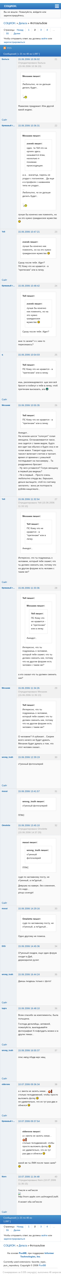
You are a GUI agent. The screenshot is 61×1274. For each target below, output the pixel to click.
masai (4, 791)
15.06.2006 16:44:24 (29, 974)
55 (7, 33)
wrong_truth (7, 757)
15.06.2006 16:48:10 (29, 1008)
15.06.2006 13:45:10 (29, 825)
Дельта (23, 23)
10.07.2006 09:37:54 (29, 1121)
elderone (6, 1084)
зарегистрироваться (14, 42)
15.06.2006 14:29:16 (29, 908)
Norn (4, 1177)
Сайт (4, 119)
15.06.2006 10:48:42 (29, 285)
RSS (9, 48)
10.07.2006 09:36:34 (29, 1084)
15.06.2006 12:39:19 (29, 757)
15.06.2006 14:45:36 (29, 946)
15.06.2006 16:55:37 (29, 1050)
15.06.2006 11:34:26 (29, 688)
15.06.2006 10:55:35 (29, 405)
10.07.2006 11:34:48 (29, 1176)
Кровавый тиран (8, 126)
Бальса (5, 59)
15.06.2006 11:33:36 (29, 588)
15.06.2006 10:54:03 (29, 354)
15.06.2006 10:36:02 (29, 59)
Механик (6, 405)
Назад (20, 30)
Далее (17, 33)
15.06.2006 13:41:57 (29, 791)
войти (44, 38)
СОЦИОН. (10, 6)
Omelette (6, 825)
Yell (3, 232)
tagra (4, 1008)
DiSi (4, 946)
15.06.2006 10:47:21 (29, 231)
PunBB (23, 1253)
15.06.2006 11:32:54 (29, 499)
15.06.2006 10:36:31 (29, 125)
